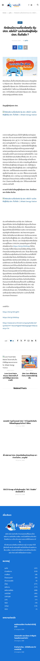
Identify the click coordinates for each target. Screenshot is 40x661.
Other (7, 606)
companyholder (28, 323)
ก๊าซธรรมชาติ (8, 578)
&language (27, 326)
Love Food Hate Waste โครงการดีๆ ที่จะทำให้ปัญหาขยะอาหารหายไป (10, 376)
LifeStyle (8, 596)
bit (9, 312)
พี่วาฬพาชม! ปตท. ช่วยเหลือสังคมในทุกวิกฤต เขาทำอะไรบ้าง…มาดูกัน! (20, 456)
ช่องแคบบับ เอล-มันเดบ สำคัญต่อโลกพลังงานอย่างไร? (25, 637)
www (10, 323)
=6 (22, 326)
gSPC (17, 312)
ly (11, 312)
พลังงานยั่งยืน (9, 590)
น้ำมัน (6, 584)
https (5, 312)
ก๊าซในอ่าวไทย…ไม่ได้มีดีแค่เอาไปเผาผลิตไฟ (25, 648)
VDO (6, 609)
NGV (6, 603)
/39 (13, 317)
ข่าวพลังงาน (8, 571)
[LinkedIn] (32, 340)
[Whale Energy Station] (14, 5)
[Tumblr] (35, 340)
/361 (14, 312)
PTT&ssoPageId (15, 326)
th (17, 323)
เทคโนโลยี (7, 593)
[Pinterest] (24, 340)
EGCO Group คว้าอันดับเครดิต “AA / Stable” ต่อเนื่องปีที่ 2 (19, 490)
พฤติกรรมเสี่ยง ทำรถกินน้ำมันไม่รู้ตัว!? (25, 625)
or (16, 323)
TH (8, 328)
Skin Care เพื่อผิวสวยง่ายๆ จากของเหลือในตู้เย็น (29, 375)
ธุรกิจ (20, 23)
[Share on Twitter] (20, 47)
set (13, 323)
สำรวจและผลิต (9, 581)
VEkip (17, 317)
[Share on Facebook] (14, 47)
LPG (6, 600)
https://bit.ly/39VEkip (21, 246)
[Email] (28, 340)
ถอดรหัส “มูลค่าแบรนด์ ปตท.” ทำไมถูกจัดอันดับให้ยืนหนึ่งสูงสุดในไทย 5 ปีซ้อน (20, 422)
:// (7, 312)
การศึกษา (7, 574)
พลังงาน (7, 587)
